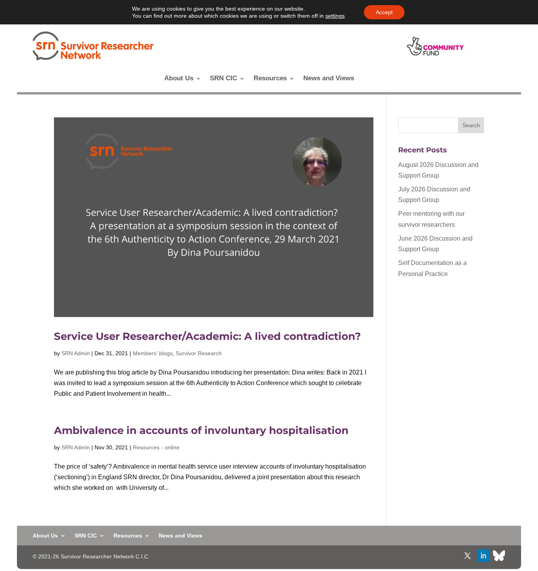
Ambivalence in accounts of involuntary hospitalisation (201, 430)
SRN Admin (75, 353)
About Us (178, 79)
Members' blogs (153, 353)
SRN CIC (223, 79)
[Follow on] (499, 555)
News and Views (328, 79)
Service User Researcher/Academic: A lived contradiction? (207, 336)
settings (335, 16)
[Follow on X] (467, 555)
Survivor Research (199, 353)
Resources (270, 79)
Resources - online (156, 447)
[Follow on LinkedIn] (483, 555)
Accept (384, 12)
